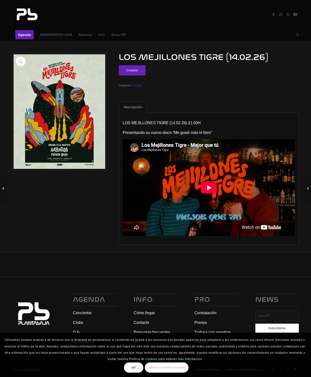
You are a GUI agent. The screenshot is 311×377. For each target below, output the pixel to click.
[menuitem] (24, 35)
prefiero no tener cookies (166, 367)
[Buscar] (296, 35)
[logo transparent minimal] (26, 14)
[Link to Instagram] (280, 14)
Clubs (78, 322)
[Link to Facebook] (273, 14)
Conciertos (82, 313)
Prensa (200, 322)
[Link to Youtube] (295, 14)
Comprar (132, 70)
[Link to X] (288, 14)
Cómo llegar (144, 313)
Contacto (141, 322)
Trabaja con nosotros (212, 332)
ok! (133, 367)
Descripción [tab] (133, 107)
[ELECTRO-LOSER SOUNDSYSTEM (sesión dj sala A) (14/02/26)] (307, 188)
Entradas (137, 85)
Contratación (205, 313)
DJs (76, 332)
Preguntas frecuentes (152, 332)
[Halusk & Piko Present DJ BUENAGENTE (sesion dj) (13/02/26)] (4, 188)
